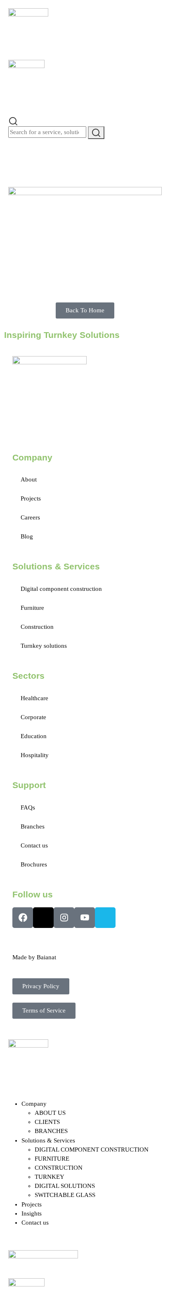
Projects (31, 498)
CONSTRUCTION (59, 1167)
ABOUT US (50, 1112)
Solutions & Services (48, 1140)
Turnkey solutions (44, 645)
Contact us (34, 845)
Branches (33, 826)
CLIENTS (47, 1122)
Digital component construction (61, 588)
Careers (30, 517)
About (29, 479)
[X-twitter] (43, 917)
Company (34, 1103)
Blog (27, 536)
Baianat (46, 957)
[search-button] (96, 132)
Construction (37, 626)
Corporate (33, 717)
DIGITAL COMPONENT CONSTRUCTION (92, 1149)
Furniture (32, 607)
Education (34, 736)
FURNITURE (52, 1158)
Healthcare (34, 698)
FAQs (28, 807)
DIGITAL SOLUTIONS (65, 1186)
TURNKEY (49, 1176)
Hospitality (35, 755)
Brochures (34, 864)
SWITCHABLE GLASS (65, 1195)
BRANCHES (51, 1131)
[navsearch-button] (13, 120)
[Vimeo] (105, 917)
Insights (31, 1213)
